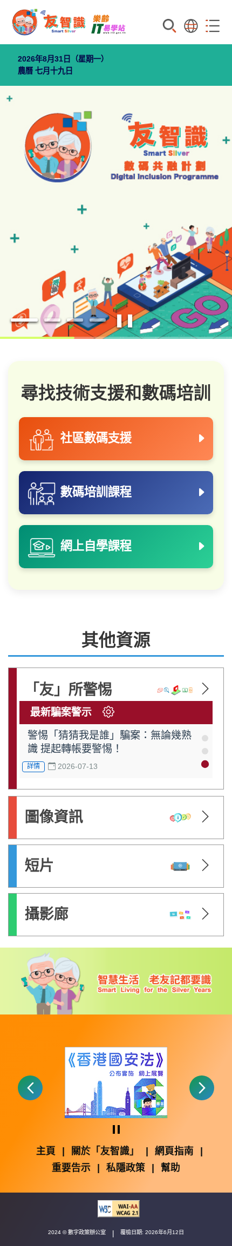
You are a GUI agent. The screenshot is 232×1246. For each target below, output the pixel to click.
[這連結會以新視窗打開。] (116, 1081)
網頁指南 (174, 1151)
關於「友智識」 (105, 1151)
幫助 (170, 1167)
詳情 (33, 766)
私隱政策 (125, 1167)
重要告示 (71, 1167)
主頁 (46, 1151)
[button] (205, 738)
